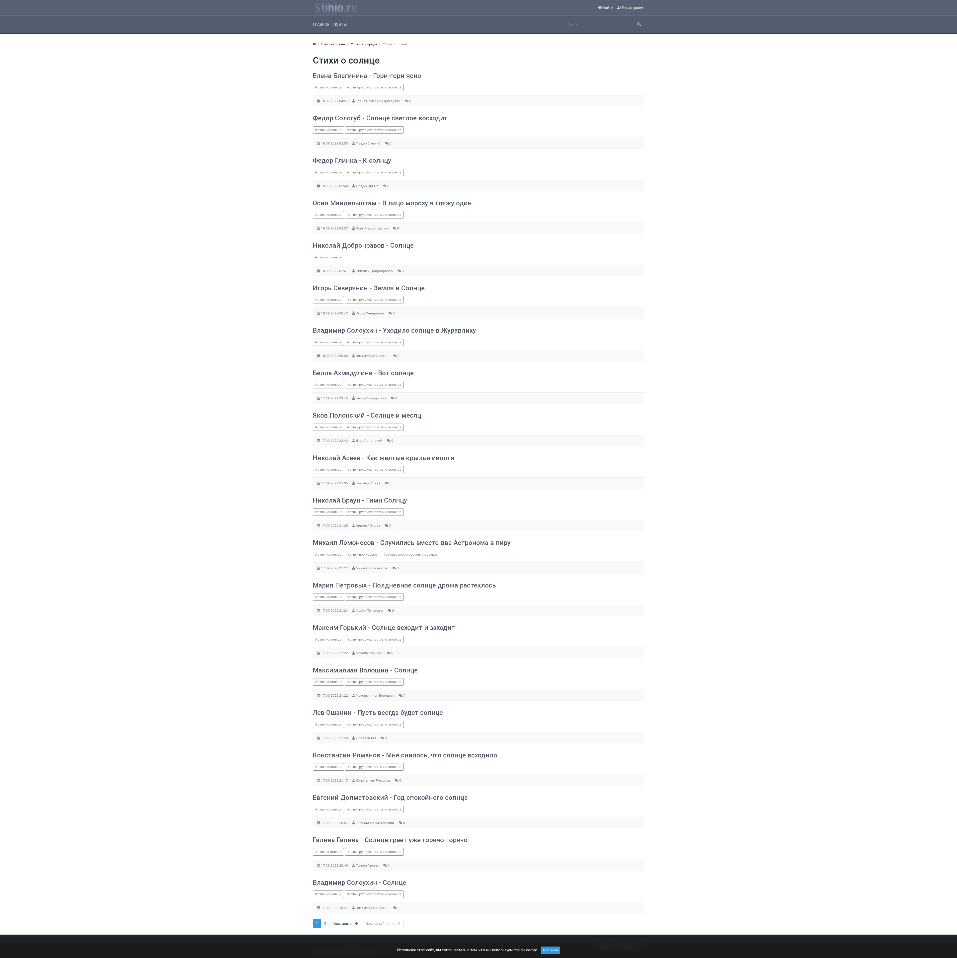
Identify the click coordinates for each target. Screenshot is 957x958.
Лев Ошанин (366, 738)
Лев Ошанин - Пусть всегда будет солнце (378, 712)
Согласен (550, 950)
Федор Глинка (367, 186)
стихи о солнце (330, 87)
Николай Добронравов (375, 271)
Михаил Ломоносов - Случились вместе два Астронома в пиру (412, 542)
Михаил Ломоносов (372, 568)
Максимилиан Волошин (375, 695)
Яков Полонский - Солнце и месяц (367, 415)
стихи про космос (363, 554)
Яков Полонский (369, 440)
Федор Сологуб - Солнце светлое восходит (380, 118)
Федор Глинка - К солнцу (352, 160)
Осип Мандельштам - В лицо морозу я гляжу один (392, 203)
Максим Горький (369, 653)
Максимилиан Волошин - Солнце (365, 670)
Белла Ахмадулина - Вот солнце (363, 373)
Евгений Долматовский (375, 823)
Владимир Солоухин (372, 356)
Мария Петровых (370, 610)
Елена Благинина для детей (378, 101)
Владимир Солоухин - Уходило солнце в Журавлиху (394, 330)
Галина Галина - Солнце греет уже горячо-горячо (390, 840)
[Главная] (314, 44)
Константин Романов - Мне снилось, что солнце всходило (405, 755)
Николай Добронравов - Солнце (363, 245)
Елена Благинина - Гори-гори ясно (367, 75)
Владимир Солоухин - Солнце (359, 882)
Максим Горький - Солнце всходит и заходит (384, 627)
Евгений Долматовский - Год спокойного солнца (390, 797)
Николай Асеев (368, 483)
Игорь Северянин (370, 313)
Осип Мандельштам (372, 228)
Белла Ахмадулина (371, 398)
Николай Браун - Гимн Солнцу (360, 500)
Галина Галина (367, 865)
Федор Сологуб (368, 143)
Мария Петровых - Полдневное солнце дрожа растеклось (404, 585)
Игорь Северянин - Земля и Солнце (369, 288)
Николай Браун (368, 525)
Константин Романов (373, 780)
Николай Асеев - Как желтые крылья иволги (383, 458)
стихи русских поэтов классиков (375, 87)
